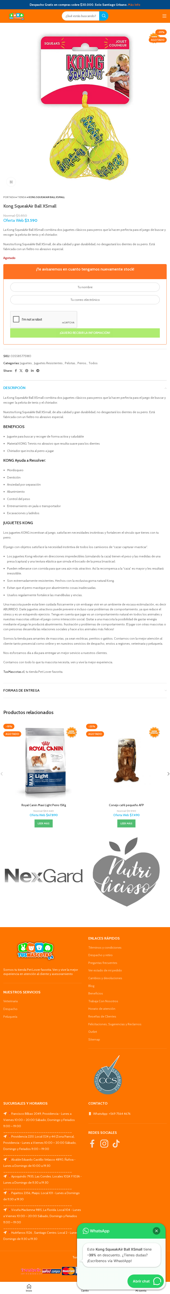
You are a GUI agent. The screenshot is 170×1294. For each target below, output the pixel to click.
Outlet (92, 1032)
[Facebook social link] (16, 371)
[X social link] (21, 371)
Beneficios (95, 993)
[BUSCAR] (103, 16)
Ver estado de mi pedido (105, 970)
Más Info (134, 5)
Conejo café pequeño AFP (126, 805)
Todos (93, 363)
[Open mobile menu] (164, 16)
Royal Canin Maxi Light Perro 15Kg (43, 805)
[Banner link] (43, 875)
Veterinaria (10, 1001)
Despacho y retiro (100, 955)
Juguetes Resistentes (48, 363)
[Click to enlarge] (11, 181)
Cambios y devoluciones (105, 978)
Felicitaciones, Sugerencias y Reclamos (114, 1024)
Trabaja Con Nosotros (103, 1001)
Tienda (21, 197)
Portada (9, 197)
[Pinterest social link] (27, 371)
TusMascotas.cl (13, 672)
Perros (81, 363)
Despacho (10, 1009)
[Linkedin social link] (32, 371)
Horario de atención (101, 1009)
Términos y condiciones (105, 948)
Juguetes (26, 363)
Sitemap (94, 1039)
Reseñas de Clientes (102, 1016)
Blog (91, 986)
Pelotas (70, 363)
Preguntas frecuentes (102, 963)
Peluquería (10, 1017)
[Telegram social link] (38, 371)
